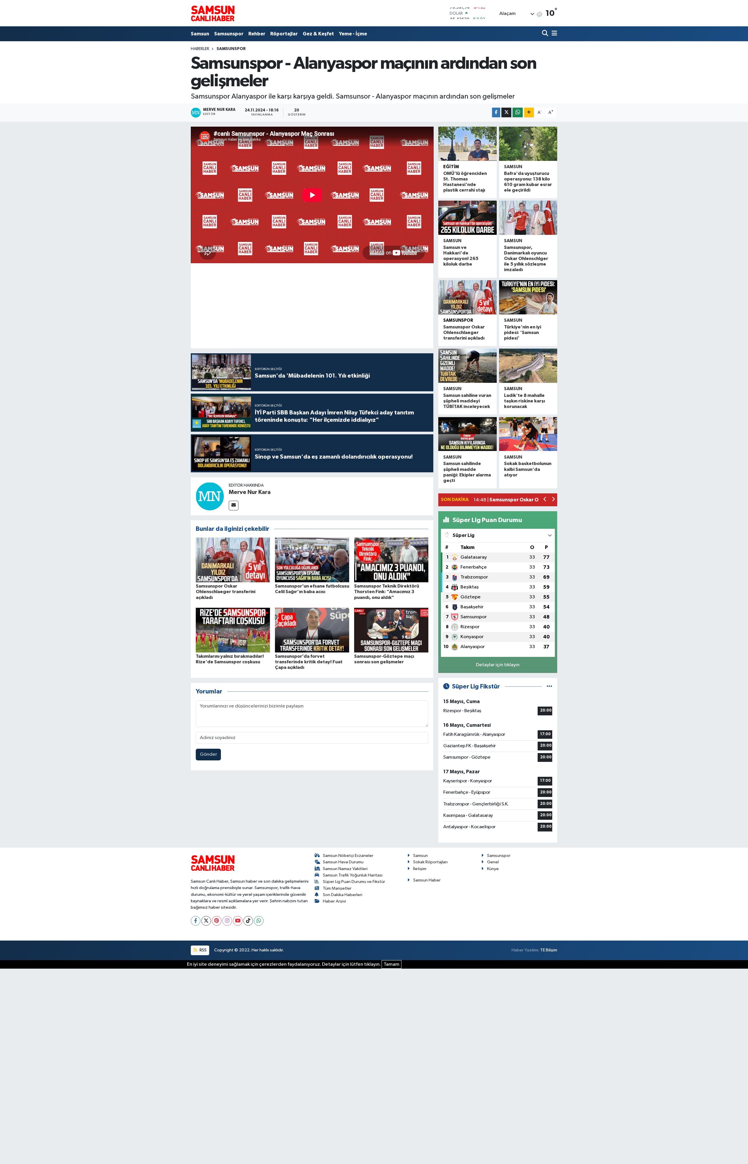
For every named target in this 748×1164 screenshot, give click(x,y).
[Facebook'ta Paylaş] (496, 112)
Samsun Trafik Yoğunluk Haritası (352, 875)
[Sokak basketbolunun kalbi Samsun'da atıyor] (528, 434)
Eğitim (451, 167)
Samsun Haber (427, 880)
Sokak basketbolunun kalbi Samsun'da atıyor (527, 469)
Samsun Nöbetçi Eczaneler (348, 855)
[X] (206, 921)
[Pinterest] (216, 921)
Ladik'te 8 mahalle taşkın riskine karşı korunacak (524, 401)
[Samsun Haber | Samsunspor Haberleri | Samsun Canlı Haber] (213, 13)
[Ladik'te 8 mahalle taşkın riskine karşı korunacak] (528, 366)
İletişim (419, 869)
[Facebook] (195, 921)
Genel (493, 862)
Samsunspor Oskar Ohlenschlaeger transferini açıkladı (225, 592)
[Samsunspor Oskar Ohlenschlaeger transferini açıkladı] (233, 559)
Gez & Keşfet (318, 33)
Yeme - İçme (353, 33)
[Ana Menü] (553, 33)
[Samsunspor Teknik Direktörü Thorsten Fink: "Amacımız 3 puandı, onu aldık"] (391, 559)
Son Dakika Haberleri (342, 895)
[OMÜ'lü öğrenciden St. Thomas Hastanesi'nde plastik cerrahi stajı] (467, 144)
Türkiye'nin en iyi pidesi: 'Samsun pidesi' (522, 332)
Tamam (391, 964)
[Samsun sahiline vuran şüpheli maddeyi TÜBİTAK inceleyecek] (467, 366)
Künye (493, 869)
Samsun (200, 33)
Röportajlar (284, 33)
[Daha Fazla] (529, 112)
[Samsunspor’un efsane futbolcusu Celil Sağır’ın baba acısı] (312, 559)
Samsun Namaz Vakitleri (345, 869)
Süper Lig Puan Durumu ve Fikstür (354, 881)
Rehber (256, 33)
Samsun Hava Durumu (343, 862)
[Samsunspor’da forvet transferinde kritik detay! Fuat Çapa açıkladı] (312, 629)
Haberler (200, 49)
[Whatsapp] (259, 921)
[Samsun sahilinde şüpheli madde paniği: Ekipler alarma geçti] (467, 434)
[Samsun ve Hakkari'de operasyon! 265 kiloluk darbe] (467, 218)
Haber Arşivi (334, 901)
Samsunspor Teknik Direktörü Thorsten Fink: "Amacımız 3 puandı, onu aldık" (386, 592)
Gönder (208, 754)
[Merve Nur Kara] (210, 496)
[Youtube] (238, 921)
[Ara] (545, 33)
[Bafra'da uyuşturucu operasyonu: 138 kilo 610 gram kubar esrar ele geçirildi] (528, 144)
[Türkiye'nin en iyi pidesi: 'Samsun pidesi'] (528, 297)
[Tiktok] (248, 921)
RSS (203, 950)
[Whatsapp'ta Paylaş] (517, 112)
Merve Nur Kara (250, 492)
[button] (545, 500)
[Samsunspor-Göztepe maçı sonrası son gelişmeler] (391, 629)
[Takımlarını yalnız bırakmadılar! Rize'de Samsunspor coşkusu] (233, 629)
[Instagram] (227, 921)
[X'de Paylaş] (506, 112)
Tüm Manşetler (337, 888)
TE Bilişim (548, 950)
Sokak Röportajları (430, 862)
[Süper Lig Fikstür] (549, 686)
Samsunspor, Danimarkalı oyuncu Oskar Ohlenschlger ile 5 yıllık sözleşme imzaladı (526, 258)
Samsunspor (228, 33)
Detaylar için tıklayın (498, 664)
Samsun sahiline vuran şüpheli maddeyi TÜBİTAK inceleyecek (467, 401)
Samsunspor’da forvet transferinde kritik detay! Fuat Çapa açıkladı (308, 662)
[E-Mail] (233, 505)
